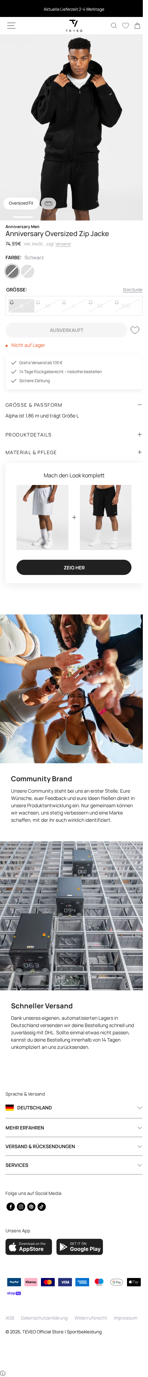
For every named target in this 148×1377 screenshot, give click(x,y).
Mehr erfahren (25, 1126)
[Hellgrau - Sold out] (29, 271)
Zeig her (71, 564)
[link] (132, 25)
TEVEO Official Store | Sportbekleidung (62, 1332)
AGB (10, 1318)
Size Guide (127, 289)
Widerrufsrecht (91, 1318)
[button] (11, 26)
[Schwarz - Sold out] (12, 271)
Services (17, 1164)
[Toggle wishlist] (129, 330)
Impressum (125, 1318)
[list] (71, 127)
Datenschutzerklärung (44, 1318)
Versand (63, 244)
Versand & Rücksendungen (40, 1145)
